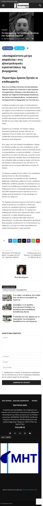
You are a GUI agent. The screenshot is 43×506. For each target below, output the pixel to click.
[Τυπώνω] (20, 241)
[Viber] (29, 241)
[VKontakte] (30, 433)
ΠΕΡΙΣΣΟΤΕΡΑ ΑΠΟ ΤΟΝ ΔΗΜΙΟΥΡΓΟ (15, 290)
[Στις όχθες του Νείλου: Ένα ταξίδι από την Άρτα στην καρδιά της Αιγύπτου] (7, 297)
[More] (28, 48)
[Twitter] (15, 241)
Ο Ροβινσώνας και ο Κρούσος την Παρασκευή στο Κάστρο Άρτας (32, 255)
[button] (3, 5)
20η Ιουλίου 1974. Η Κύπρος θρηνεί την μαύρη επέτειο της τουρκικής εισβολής (11, 255)
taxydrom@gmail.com (30, 490)
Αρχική (3, 10)
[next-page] (6, 326)
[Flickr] (20, 433)
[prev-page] (3, 326)
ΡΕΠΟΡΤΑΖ (10, 10)
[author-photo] (21, 274)
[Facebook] (10, 241)
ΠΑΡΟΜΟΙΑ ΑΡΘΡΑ (9, 287)
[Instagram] (25, 433)
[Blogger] (10, 433)
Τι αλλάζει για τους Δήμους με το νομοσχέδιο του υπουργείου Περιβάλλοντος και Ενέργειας (26, 319)
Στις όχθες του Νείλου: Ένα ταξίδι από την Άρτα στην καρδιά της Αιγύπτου (26, 297)
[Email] (24, 241)
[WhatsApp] (33, 241)
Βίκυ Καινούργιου (9, 39)
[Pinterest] (38, 241)
